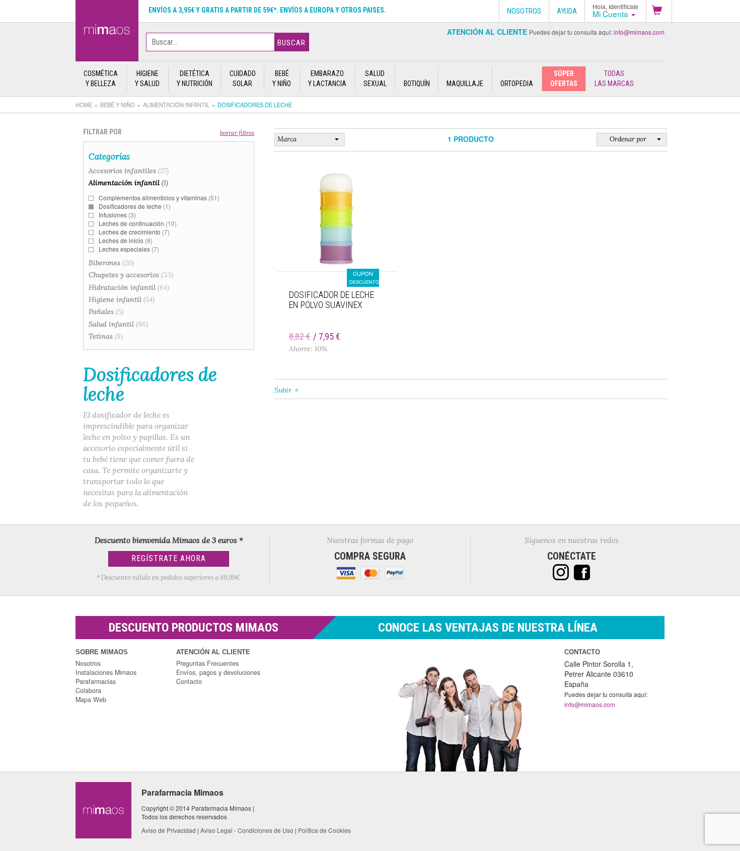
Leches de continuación (138, 223)
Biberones (111, 262)
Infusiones (117, 214)
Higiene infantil (122, 299)
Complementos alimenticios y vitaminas (159, 197)
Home (84, 105)
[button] (659, 11)
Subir (282, 390)
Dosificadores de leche (135, 206)
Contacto (189, 681)
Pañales (106, 311)
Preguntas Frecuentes (207, 663)
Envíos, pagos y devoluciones (218, 672)
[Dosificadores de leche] (107, 29)
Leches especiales (129, 249)
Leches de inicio (126, 240)
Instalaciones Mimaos (106, 672)
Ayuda (567, 11)
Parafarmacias (96, 681)
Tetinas (106, 336)
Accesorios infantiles (129, 170)
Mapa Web (91, 699)
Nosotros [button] (524, 11)
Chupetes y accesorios (131, 274)
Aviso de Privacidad (168, 830)
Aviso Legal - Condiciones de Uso (246, 830)
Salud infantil (118, 324)
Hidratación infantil (129, 287)
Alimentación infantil (176, 105)
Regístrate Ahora (168, 558)
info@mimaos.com (639, 32)
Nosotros (88, 663)
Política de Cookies (324, 830)
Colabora (88, 690)
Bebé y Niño (117, 105)
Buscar (291, 42)
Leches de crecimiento (134, 231)
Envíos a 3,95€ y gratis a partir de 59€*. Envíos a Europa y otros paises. (267, 10)
